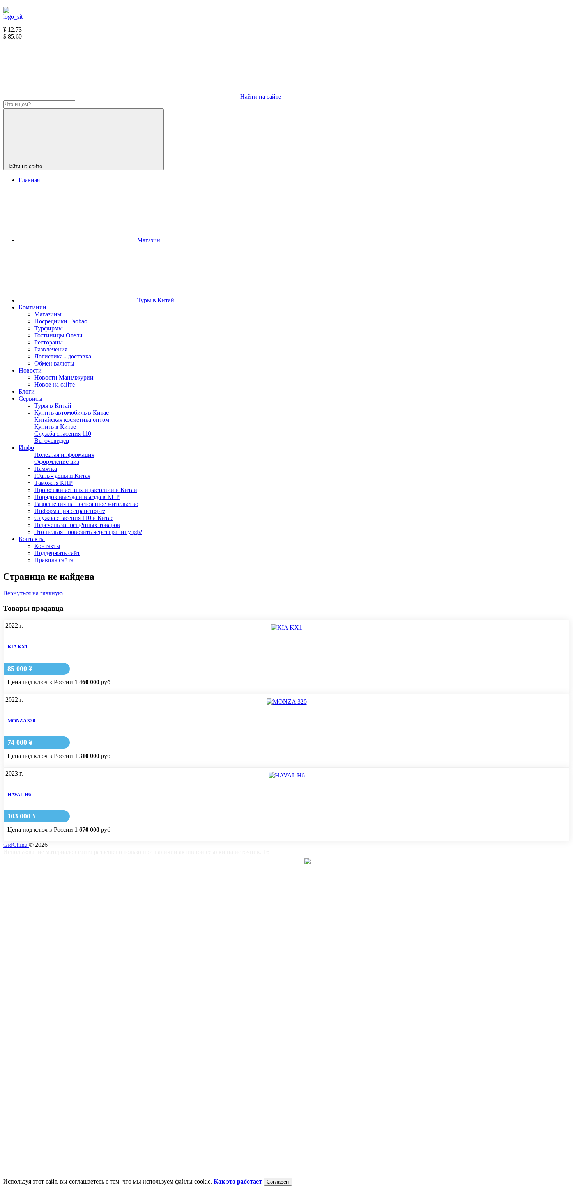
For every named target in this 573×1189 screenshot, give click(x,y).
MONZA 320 (21, 721)
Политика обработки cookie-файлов (173, 1049)
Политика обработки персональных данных (184, 1111)
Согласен (278, 1182)
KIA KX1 (17, 647)
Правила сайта (145, 986)
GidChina (16, 844)
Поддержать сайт (148, 924)
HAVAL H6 (19, 794)
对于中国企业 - (277, 862)
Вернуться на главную (33, 593)
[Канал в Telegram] (62, 96)
